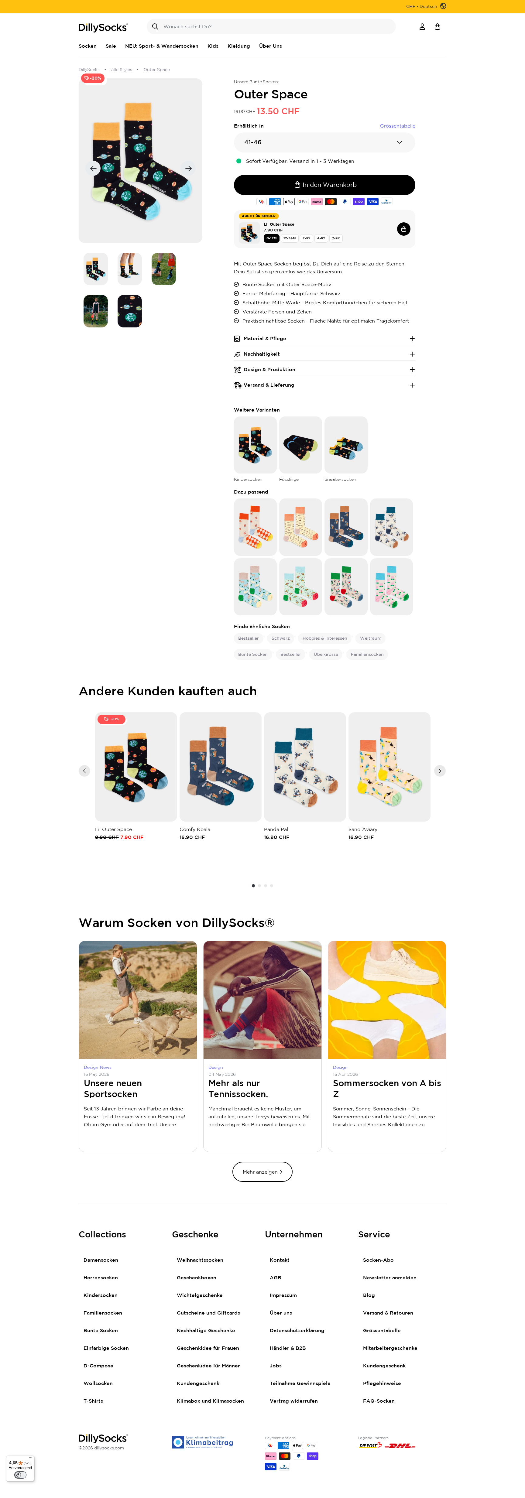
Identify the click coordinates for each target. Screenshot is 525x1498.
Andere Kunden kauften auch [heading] (168, 692)
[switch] (20, 1475)
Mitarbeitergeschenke (390, 1348)
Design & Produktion (269, 369)
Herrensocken (101, 1277)
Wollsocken (98, 1383)
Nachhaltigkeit (262, 354)
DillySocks (89, 70)
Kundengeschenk (198, 1383)
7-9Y (336, 238)
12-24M (289, 238)
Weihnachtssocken (200, 1260)
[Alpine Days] (345, 586)
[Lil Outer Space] (255, 444)
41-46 (253, 142)
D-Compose (98, 1365)
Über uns (281, 1313)
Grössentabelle (382, 1330)
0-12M (271, 238)
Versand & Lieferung (269, 385)
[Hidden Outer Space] (300, 444)
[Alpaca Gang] (255, 586)
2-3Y (307, 238)
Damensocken (101, 1260)
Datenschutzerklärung (297, 1330)
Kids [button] (213, 46)
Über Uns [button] (270, 46)
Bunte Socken (101, 1330)
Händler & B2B (288, 1348)
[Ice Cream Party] (300, 586)
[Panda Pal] (391, 527)
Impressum (283, 1295)
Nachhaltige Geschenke (206, 1330)
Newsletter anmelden (390, 1277)
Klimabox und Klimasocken (210, 1401)
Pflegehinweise (382, 1383)
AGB (275, 1277)
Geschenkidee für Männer (208, 1365)
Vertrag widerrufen (294, 1401)
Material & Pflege (265, 338)
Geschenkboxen (196, 1277)
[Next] (440, 771)
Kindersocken (101, 1295)
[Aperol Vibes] (255, 527)
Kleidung (239, 46)
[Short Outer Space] (345, 444)
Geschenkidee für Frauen (208, 1348)
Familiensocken (103, 1313)
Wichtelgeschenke (200, 1295)
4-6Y (321, 238)
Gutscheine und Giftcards (208, 1313)
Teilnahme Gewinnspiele (300, 1383)
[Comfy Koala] (345, 527)
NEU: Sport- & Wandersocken (161, 46)
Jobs (276, 1365)
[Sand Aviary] (389, 767)
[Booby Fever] (300, 527)
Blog (369, 1295)
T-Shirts (93, 1401)
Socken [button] (88, 46)
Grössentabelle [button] (397, 126)
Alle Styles (121, 70)
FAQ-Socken (379, 1401)
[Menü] (30, 1459)
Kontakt (280, 1260)
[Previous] (84, 771)
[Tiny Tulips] (391, 586)
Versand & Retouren (388, 1313)
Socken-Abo (378, 1260)
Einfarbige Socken (106, 1348)
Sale (111, 46)
